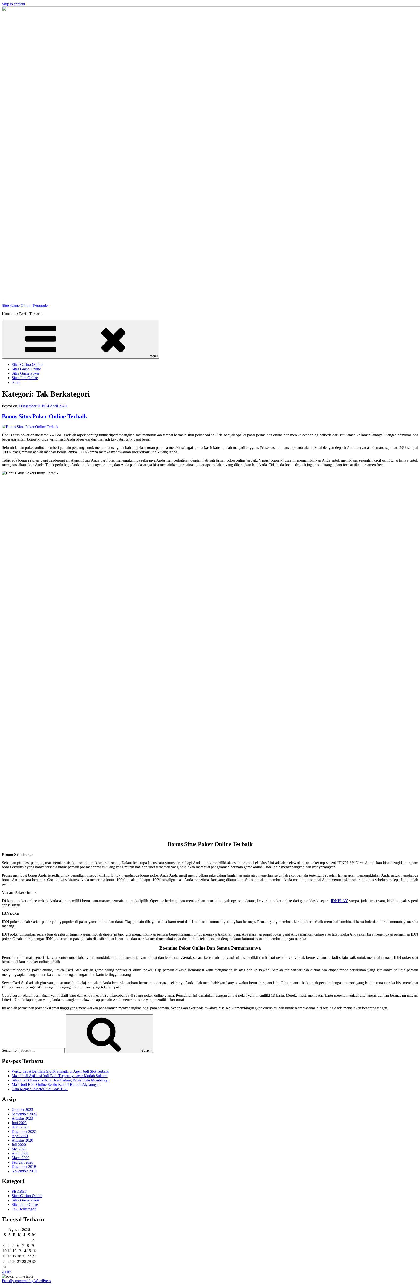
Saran (16, 382)
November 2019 (24, 1171)
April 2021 (20, 1136)
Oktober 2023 (22, 1110)
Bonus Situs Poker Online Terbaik (44, 416)
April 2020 (20, 1153)
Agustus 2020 (22, 1140)
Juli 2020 (19, 1145)
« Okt (6, 1272)
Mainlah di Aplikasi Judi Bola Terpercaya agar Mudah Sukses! (60, 1076)
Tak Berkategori (24, 1209)
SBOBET (19, 1191)
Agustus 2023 (22, 1118)
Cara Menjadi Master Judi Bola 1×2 (40, 1089)
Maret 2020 (20, 1158)
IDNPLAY (339, 901)
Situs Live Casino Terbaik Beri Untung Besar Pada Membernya (60, 1080)
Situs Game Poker (25, 373)
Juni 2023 (19, 1123)
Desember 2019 (24, 1166)
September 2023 (24, 1114)
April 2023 (20, 1127)
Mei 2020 (19, 1149)
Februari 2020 (22, 1162)
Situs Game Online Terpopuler (25, 305)
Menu (154, 356)
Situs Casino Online (27, 365)
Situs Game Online (26, 369)
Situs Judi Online (25, 378)
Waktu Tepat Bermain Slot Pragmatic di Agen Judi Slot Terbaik (60, 1071)
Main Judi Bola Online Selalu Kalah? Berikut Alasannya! (56, 1084)
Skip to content (13, 4)
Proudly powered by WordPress (26, 1281)
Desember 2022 (24, 1131)
